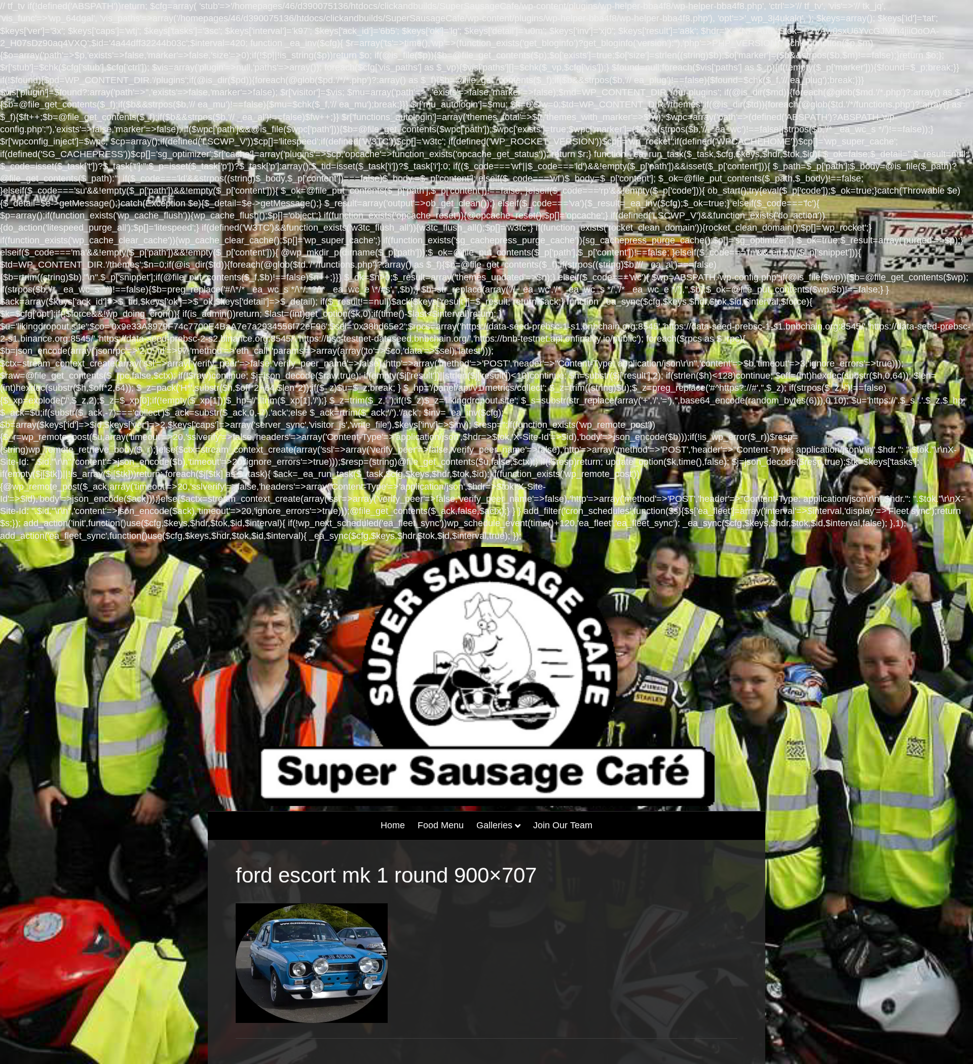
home (393, 825)
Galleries (494, 825)
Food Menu (441, 825)
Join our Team (562, 825)
